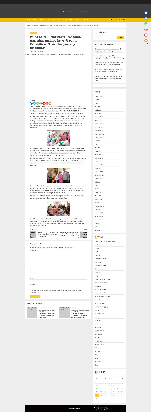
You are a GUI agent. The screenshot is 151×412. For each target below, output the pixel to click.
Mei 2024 (97, 189)
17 (97, 392)
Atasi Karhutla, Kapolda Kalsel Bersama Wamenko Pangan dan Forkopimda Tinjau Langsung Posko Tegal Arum (47, 313)
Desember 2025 (99, 124)
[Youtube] (43, 103)
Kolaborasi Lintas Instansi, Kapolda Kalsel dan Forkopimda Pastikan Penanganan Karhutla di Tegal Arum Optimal (80, 313)
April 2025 (98, 151)
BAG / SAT (56, 19)
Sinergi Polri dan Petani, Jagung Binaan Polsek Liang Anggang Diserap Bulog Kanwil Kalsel (109, 50)
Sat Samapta (98, 334)
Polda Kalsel (34, 33)
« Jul (108, 401)
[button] (114, 19)
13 (109, 388)
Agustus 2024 (99, 179)
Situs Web (33, 284)
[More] (49, 103)
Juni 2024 (97, 185)
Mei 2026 (97, 106)
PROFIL (35, 19)
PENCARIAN (100, 32)
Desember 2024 (99, 165)
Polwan (97, 310)
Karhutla (97, 272)
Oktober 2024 (99, 172)
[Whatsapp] (37, 103)
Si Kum (97, 358)
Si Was (97, 365)
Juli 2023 (97, 223)
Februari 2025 (99, 158)
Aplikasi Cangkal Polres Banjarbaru (105, 241)
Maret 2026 (98, 113)
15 (118, 388)
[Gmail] (40, 103)
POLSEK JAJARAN (67, 19)
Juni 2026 (97, 103)
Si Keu (96, 355)
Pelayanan (98, 276)
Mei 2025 (97, 148)
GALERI (49, 19)
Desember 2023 (99, 206)
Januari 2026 (98, 120)
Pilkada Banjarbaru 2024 (102, 279)
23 (122, 392)
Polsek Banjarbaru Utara (102, 296)
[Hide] (147, 43)
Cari (120, 37)
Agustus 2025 (99, 137)
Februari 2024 (99, 199)
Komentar (33, 250)
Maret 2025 (98, 155)
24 (97, 395)
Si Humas (97, 351)
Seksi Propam (99, 341)
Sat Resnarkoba (99, 331)
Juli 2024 (97, 182)
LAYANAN (77, 19)
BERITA (42, 19)
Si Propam (98, 361)
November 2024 (99, 168)
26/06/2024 (40, 51)
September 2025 (99, 134)
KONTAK (86, 19)
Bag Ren (97, 252)
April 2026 (98, 110)
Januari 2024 (98, 203)
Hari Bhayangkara (100, 269)
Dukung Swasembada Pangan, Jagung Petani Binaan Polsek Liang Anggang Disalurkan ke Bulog (108, 78)
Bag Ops (97, 248)
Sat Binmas (98, 317)
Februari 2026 (99, 117)
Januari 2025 (98, 161)
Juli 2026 (97, 100)
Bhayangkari (98, 262)
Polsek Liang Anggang (101, 307)
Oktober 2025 (99, 130)
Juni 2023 (97, 227)
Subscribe (122, 19)
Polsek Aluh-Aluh (100, 293)
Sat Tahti (97, 337)
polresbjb (33, 51)
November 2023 (99, 209)
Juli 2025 (97, 141)
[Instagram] (46, 103)
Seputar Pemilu (99, 344)
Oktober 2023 (99, 213)
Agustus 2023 (99, 220)
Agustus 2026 (99, 96)
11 (101, 388)
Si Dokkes (97, 348)
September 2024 (99, 175)
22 (118, 392)
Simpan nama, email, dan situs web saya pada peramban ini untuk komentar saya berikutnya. (56, 291)
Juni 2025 (97, 144)
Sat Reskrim (98, 327)
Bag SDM (97, 255)
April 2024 (98, 192)
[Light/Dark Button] (110, 19)
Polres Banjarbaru (100, 289)
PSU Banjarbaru (99, 313)
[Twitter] (34, 103)
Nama (32, 272)
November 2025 (99, 127)
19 (105, 392)
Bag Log (97, 245)
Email (32, 278)
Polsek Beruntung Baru (102, 300)
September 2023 (99, 216)
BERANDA (28, 19)
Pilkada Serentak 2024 (101, 283)
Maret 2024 (98, 196)
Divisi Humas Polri (100, 265)
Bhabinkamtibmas (100, 259)
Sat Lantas (98, 324)
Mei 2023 (97, 230)
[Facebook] (31, 103)
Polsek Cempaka (100, 303)
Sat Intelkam (98, 320)
